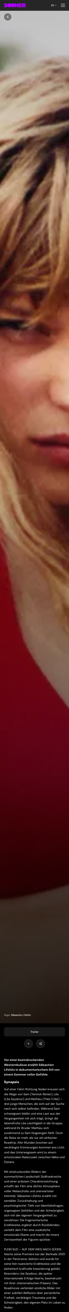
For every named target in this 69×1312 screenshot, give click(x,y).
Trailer (34, 1032)
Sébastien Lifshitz (21, 1015)
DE (52, 5)
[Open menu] (63, 5)
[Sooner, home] (15, 5)
